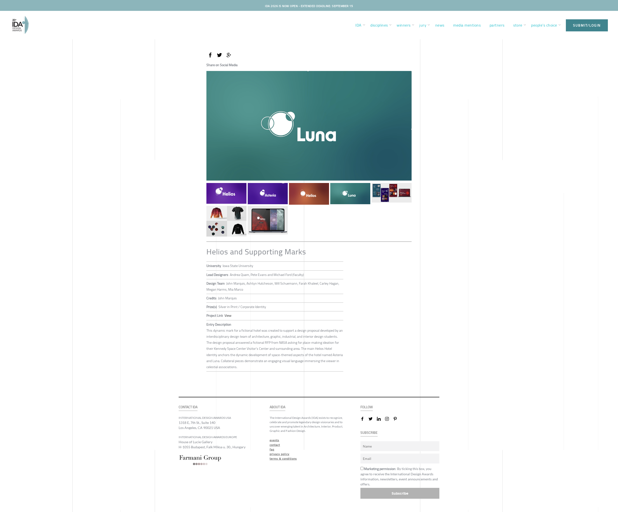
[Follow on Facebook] (364, 419)
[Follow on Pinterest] (397, 419)
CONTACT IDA (188, 407)
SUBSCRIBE (369, 432)
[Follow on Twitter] (372, 419)
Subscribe (400, 493)
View (228, 315)
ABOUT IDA (277, 407)
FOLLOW (366, 407)
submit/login (587, 25)
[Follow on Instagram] (389, 419)
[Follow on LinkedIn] (381, 419)
